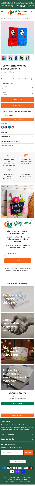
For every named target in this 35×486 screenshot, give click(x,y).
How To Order (26, 477)
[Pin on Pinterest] (12, 127)
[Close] (31, 220)
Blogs (25, 479)
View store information (8, 115)
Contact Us (18, 479)
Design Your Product (14, 477)
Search (5, 477)
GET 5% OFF (17, 261)
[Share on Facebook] (2, 127)
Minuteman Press (8, 72)
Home (3, 18)
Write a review (17, 403)
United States (17, 461)
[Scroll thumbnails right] (32, 58)
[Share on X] (5, 127)
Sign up (28, 453)
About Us (10, 479)
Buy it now (17, 105)
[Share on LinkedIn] (9, 127)
